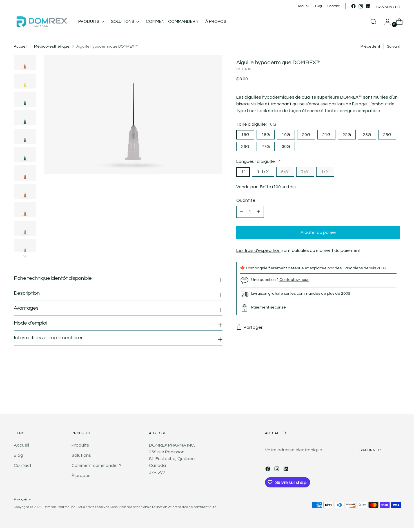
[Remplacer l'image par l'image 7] (25, 172)
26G (245, 146)
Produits (80, 445)
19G (286, 134)
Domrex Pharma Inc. (59, 507)
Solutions (81, 455)
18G (265, 134)
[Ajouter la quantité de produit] (242, 212)
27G (265, 146)
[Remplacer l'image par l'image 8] (25, 191)
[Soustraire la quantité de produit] (258, 212)
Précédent (370, 46)
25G (387, 134)
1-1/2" (263, 172)
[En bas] (25, 256)
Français (20, 499)
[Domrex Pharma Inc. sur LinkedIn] (368, 6)
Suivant (393, 46)
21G (326, 134)
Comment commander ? (96, 465)
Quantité (245, 200)
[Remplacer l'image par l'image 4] (25, 117)
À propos (81, 475)
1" (243, 172)
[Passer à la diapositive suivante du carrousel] (395, 394)
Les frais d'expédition (258, 250)
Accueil (20, 46)
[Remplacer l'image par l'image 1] (25, 62)
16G (245, 134)
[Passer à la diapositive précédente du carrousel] (383, 394)
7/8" (305, 172)
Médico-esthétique (52, 46)
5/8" (285, 172)
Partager (253, 327)
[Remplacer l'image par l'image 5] (25, 136)
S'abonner (370, 450)
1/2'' (325, 172)
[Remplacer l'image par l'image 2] (25, 81)
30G (286, 146)
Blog (18, 455)
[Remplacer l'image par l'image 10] (25, 228)
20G (306, 134)
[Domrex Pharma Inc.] (42, 22)
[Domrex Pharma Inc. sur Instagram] (360, 6)
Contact (23, 465)
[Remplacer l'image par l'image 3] (25, 99)
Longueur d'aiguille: (258, 161)
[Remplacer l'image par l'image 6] (25, 154)
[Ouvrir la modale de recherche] (373, 21)
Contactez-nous (294, 280)
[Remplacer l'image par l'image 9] (25, 209)
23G (367, 134)
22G (346, 134)
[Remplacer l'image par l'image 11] (25, 246)
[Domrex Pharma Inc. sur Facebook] (353, 6)
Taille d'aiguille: (256, 124)
